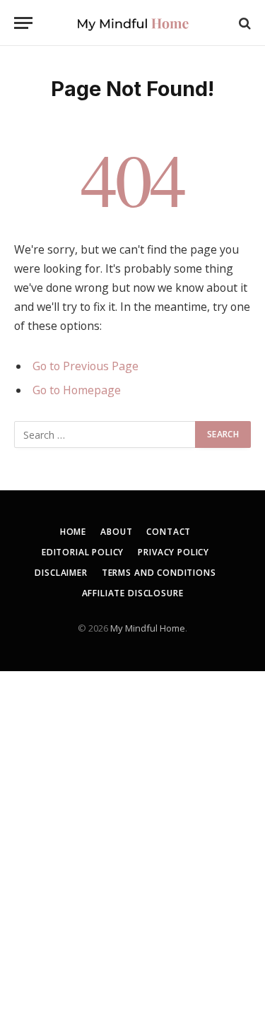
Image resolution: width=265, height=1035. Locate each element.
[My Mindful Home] (133, 23)
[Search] (243, 23)
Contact (168, 532)
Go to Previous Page (86, 366)
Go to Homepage (77, 390)
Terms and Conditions (159, 573)
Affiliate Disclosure (133, 593)
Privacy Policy (173, 552)
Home (73, 532)
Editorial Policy (83, 552)
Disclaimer (61, 573)
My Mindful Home (147, 628)
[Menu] (23, 23)
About (116, 532)
